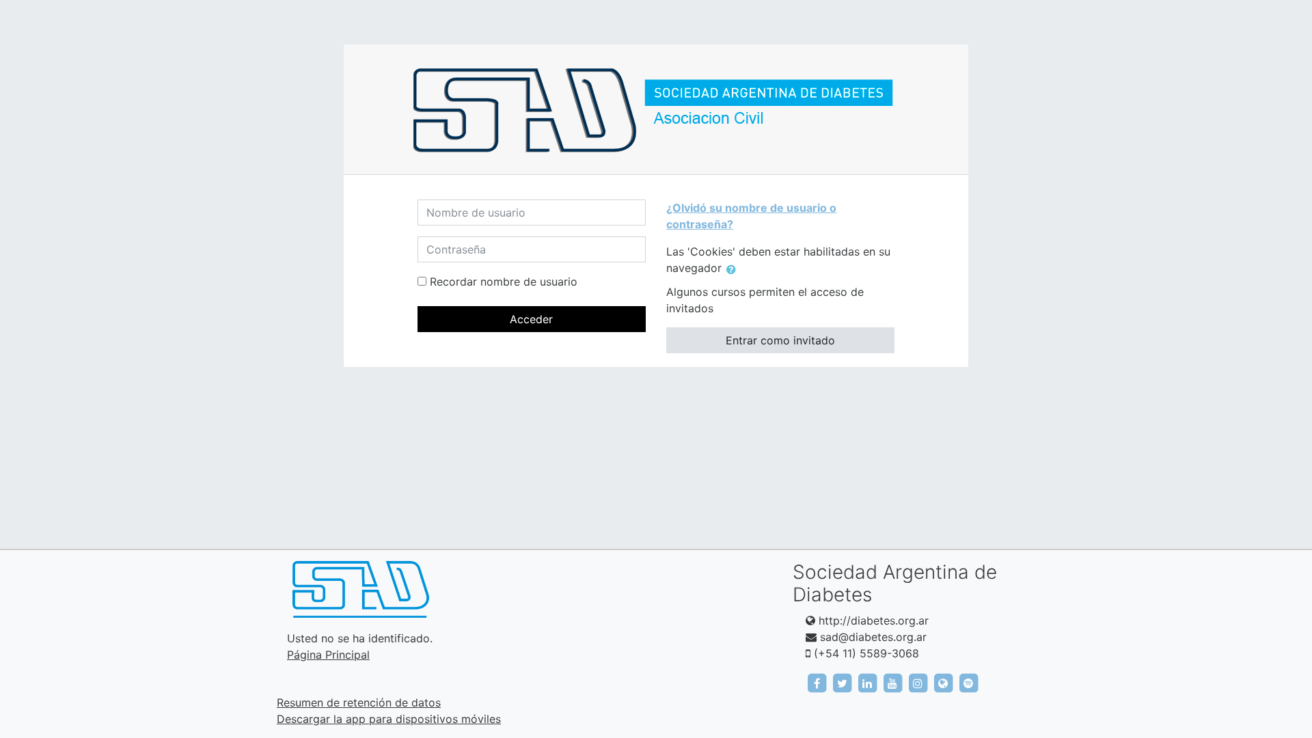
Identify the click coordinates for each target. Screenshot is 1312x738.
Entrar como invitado (780, 340)
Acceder (531, 319)
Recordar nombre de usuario (503, 281)
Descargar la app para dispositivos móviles (389, 719)
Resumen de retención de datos (359, 702)
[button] (734, 269)
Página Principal (328, 654)
